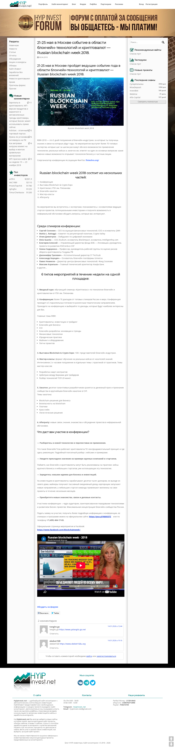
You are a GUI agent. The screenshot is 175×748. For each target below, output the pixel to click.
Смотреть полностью (148, 101)
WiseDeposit (135, 87)
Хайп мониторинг (60, 4)
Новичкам (14, 45)
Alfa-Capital (135, 97)
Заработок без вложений (16, 74)
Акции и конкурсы (17, 62)
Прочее (12, 88)
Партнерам (106, 4)
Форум (83, 4)
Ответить (54, 633)
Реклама (119, 4)
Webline (133, 94)
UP (171, 738)
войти (89, 656)
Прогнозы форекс (17, 85)
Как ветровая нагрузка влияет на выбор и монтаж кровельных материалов (18, 149)
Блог (74, 4)
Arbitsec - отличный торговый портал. (18, 132)
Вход (141, 4)
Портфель (43, 4)
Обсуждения (15, 58)
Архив (12, 82)
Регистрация (152, 4)
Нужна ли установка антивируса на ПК (18, 138)
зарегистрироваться (106, 656)
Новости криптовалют (19, 78)
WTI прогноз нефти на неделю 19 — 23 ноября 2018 (18, 162)
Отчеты (12, 55)
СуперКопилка (136, 84)
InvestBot (134, 90)
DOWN (171, 744)
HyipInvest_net (79, 707)
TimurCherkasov (16, 192)
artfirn (12, 179)
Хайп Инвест (15, 69)
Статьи (12, 52)
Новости (13, 48)
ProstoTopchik (15, 185)
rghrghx (12, 189)
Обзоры (13, 65)
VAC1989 (13, 182)
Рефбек (93, 4)
